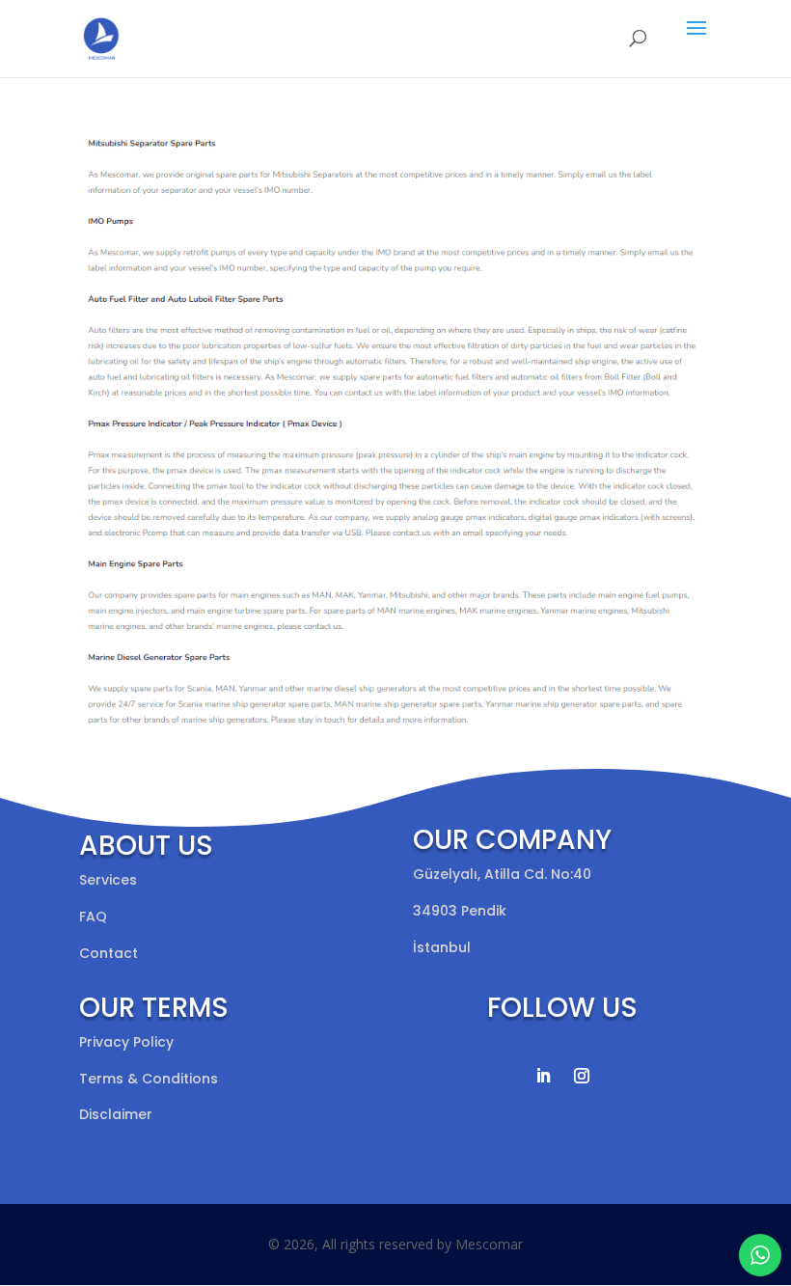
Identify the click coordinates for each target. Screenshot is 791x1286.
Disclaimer (115, 1114)
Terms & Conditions (148, 1078)
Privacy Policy (126, 1042)
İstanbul (442, 947)
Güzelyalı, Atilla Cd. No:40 (502, 874)
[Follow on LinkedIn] (543, 1075)
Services (108, 879)
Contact (108, 953)
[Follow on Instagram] (581, 1075)
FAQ (93, 916)
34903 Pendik (459, 910)
